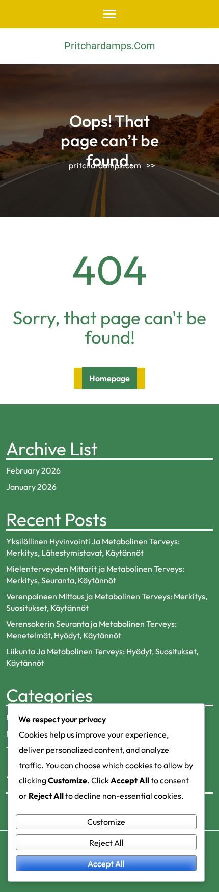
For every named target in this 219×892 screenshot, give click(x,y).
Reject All (106, 842)
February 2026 (33, 470)
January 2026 (31, 487)
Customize (106, 822)
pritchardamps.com (109, 46)
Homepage (109, 378)
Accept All (106, 863)
